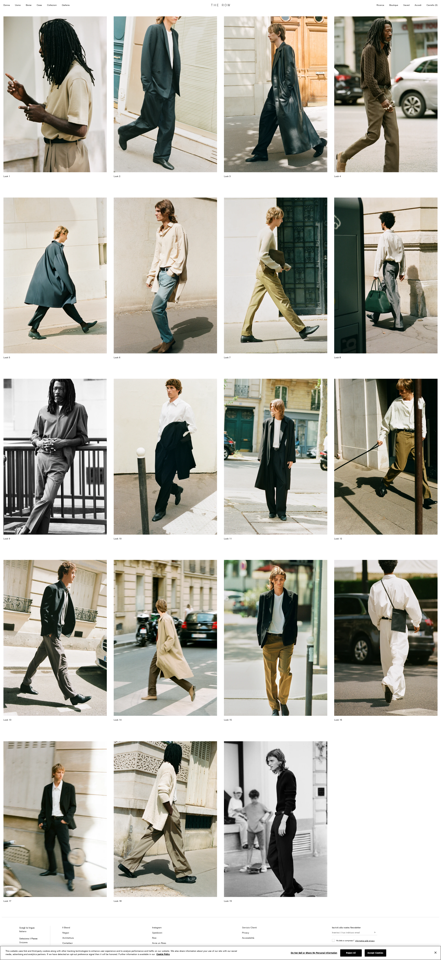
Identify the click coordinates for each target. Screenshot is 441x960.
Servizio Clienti (249, 927)
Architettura (68, 937)
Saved (406, 5)
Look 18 (117, 901)
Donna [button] (6, 5)
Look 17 (7, 901)
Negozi (65, 932)
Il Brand (66, 927)
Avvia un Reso (159, 943)
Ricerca (380, 5)
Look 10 (117, 538)
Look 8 (337, 357)
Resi (154, 937)
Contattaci (67, 943)
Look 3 (227, 176)
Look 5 (6, 357)
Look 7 (227, 357)
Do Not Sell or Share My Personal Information (314, 952)
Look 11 (228, 538)
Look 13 (7, 719)
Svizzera (23, 942)
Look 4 (337, 176)
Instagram (157, 927)
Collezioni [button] (52, 5)
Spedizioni (157, 932)
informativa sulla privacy (365, 940)
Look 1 (6, 176)
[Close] (435, 952)
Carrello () (432, 5)
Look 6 (117, 357)
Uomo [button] (18, 5)
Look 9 (6, 538)
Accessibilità (248, 937)
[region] (220, 953)
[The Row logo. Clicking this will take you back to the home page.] (220, 5)
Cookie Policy (163, 954)
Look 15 (228, 719)
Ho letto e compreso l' (355, 940)
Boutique (393, 5)
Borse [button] (29, 5)
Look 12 (338, 538)
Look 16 (338, 719)
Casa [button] (39, 5)
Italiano (22, 931)
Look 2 (117, 176)
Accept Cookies (375, 952)
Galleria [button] (66, 5)
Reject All (351, 952)
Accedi (418, 5)
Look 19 (228, 901)
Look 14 (117, 719)
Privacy (245, 932)
